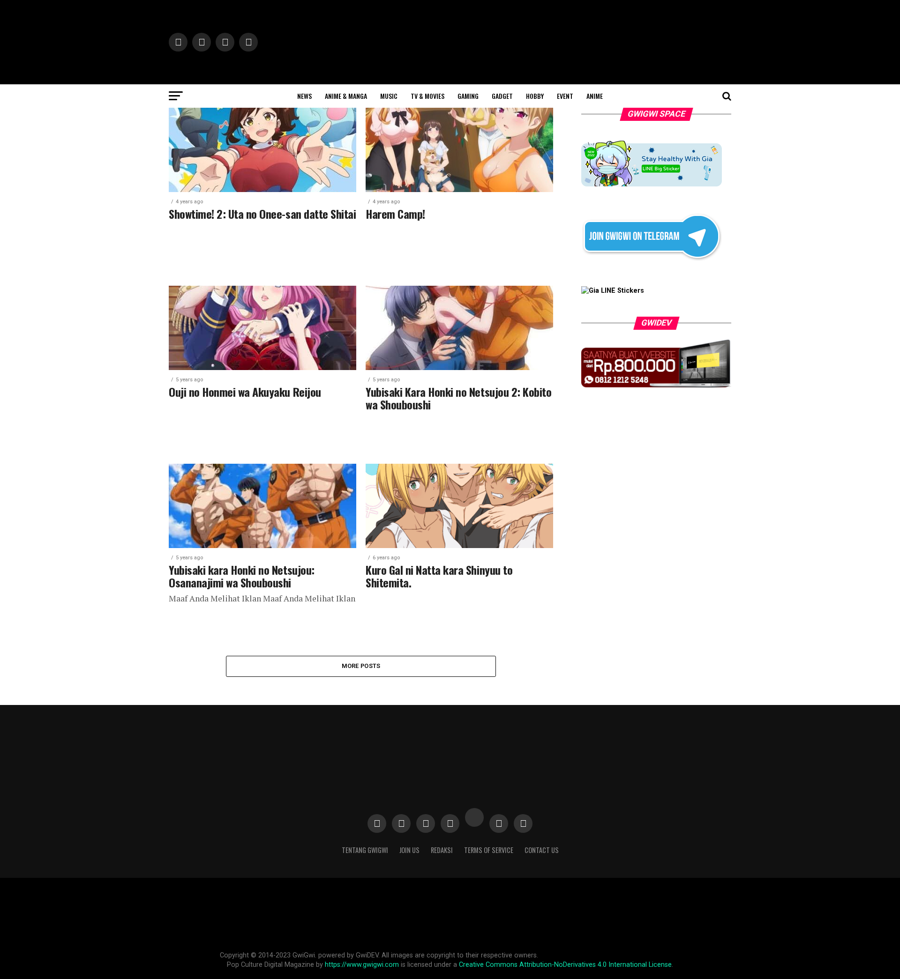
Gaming (468, 96)
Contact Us (542, 850)
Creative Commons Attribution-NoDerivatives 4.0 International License (565, 965)
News (304, 96)
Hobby (535, 96)
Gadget (502, 96)
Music (389, 96)
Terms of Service (488, 850)
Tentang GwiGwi (365, 850)
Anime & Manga (346, 96)
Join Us (409, 850)
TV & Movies (427, 96)
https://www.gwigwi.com (362, 965)
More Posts (361, 665)
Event (565, 96)
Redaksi (442, 850)
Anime (594, 96)
